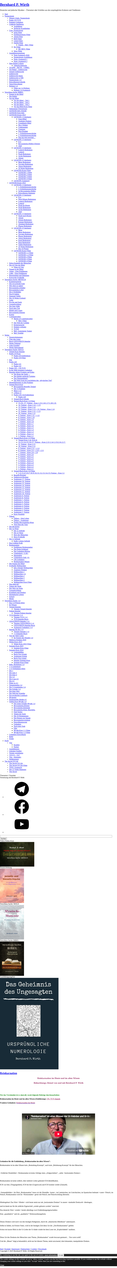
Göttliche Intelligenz (16, 24)
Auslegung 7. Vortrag (21, 500)
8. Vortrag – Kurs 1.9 (26, 420)
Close (2, 1265)
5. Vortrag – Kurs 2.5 (26, 459)
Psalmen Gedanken (16, 22)
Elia (10, 360)
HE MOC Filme (24, 49)
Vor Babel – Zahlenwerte (18, 70)
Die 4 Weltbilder (15, 292)
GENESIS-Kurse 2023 (17, 115)
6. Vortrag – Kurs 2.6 (26, 455)
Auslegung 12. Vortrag (22, 490)
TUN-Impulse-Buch (21, 619)
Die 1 (11, 671)
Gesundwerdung (15, 304)
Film (15, 728)
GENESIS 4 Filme (25, 179)
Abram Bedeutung (25, 220)
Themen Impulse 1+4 (21, 632)
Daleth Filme (18, 43)
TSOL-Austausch (15, 767)
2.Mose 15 (17, 393)
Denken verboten (20, 327)
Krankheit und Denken (17, 592)
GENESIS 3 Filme (25, 177)
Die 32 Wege (14, 529)
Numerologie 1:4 (15, 80)
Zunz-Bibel (22, 119)
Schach (11, 597)
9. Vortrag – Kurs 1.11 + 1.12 (29, 415)
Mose (20, 230)
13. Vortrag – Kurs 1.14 (26, 407)
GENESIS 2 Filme (25, 175)
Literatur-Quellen (15, 751)
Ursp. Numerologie (16, 30)
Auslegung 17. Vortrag (22, 479)
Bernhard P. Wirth (14, 4)
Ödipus (11, 516)
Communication (15, 317)
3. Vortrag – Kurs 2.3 (26, 465)
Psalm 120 (13, 362)
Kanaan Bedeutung (25, 222)
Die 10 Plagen (23, 249)
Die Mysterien (14, 527)
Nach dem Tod (14, 308)
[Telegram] (22, 797)
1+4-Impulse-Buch (20, 634)
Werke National (14, 343)
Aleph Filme (18, 37)
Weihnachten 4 (19, 580)
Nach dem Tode (19, 726)
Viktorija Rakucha (20, 65)
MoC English (18, 333)
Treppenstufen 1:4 (15, 685)
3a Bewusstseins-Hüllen (27, 191)
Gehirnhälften (19, 652)
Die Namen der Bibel (17, 564)
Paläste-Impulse (14, 611)
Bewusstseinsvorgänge (22, 720)
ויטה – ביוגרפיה (14, 755)
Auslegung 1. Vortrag (21, 512)
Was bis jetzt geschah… (26, 137)
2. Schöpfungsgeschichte (27, 135)
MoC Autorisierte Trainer (23, 331)
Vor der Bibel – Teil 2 (21, 103)
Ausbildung (18, 26)
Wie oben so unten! (16, 286)
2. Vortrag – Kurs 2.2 (26, 467)
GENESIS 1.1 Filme (25, 253)
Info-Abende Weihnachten (23, 568)
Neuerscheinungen (16, 337)
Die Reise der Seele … (22, 374)
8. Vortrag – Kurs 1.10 (26, 417)
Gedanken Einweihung (17, 735)
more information (51, 1255)
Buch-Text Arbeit (20, 658)
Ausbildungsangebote (17, 53)
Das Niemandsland (20, 378)
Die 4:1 (12, 681)
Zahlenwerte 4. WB (16, 78)
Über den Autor (14, 339)
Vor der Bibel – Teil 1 (21, 100)
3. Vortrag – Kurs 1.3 (26, 432)
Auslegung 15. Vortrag (22, 483)
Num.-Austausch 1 (20, 59)
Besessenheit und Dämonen (19, 275)
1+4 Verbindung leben (17, 669)
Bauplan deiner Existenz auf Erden (21, 372)
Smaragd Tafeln (15, 296)
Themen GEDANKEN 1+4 (24, 623)
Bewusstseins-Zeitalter (17, 288)
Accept (60, 1255)
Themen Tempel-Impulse (23, 609)
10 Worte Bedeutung (25, 168)
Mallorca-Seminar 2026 (17, 640)
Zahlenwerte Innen (16, 76)
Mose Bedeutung (24, 162)
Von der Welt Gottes (16, 636)
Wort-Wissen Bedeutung (27, 199)
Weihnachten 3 (19, 578)
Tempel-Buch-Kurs (16, 385)
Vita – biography (15, 757)
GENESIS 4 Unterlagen (22, 160)
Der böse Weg (14, 691)
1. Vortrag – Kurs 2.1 (26, 469)
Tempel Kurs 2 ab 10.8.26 (27, 440)
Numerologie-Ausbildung (23, 57)
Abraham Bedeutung (25, 224)
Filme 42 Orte (19, 267)
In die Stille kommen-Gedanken (20, 370)
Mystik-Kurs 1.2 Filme (22, 732)
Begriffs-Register (20, 475)
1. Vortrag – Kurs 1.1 (26, 436)
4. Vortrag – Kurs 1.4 (26, 430)
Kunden (17, 745)
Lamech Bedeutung (25, 150)
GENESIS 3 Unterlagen (22, 148)
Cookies (34, 1249)
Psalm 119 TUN (15, 20)
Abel (20, 146)
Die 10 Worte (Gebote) (17, 298)
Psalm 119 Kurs (15, 354)
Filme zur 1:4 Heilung (22, 88)
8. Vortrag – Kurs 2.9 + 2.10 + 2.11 (31, 450)
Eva (19, 142)
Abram (20, 158)
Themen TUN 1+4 (20, 617)
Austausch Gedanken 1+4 (23, 627)
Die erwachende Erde (17, 284)
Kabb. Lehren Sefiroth (22, 541)
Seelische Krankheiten (22, 28)
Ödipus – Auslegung (21, 520)
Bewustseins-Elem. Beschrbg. (24, 710)
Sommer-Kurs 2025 (16, 646)
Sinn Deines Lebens (16, 63)
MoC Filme (22, 321)
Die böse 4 (13, 675)
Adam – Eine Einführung (18, 271)
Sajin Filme (18, 33)
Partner (16, 747)
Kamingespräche (15, 282)
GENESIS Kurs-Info (16, 113)
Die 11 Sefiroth (19, 531)
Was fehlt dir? (14, 584)
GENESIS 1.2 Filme (25, 255)
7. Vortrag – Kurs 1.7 (26, 424)
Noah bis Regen (24, 205)
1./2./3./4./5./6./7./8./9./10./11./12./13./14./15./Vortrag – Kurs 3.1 (41, 473)
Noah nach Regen (24, 216)
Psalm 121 (17, 364)
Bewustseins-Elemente (22, 708)
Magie (11, 599)
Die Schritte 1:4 (14, 689)
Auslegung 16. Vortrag (22, 481)
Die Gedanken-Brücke (22, 551)
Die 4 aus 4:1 (14, 679)
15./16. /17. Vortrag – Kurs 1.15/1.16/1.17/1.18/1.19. (37, 403)
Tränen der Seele (15, 586)
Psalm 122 (17, 366)
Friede (11, 739)
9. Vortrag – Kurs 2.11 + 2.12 (29, 448)
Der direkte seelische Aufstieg (24, 376)
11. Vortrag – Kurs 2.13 (26, 444)
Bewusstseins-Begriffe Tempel (25, 387)
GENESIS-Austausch (21, 181)
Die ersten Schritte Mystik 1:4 (24, 704)
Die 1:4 (12, 677)
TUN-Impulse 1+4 (16, 615)
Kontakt (7, 1249)
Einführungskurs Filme (22, 35)
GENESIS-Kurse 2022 (17, 183)
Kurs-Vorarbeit (19, 514)
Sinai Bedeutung (24, 242)
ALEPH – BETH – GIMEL (19, 68)
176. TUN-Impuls (53, 1099)
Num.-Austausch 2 (20, 61)
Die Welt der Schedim (17, 693)
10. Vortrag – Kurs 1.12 (26, 413)
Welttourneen (14, 759)
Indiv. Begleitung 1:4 (16, 665)
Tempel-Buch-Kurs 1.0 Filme (24, 401)
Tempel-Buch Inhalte (21, 399)
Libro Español (14, 345)
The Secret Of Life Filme (18, 765)
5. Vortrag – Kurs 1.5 (26, 428)
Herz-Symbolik (19, 537)
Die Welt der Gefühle (21, 323)
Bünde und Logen (15, 310)
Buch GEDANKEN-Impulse (19, 341)
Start (1, 1249)
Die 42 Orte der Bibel (17, 265)
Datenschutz (25, 1249)
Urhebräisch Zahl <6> (22, 557)
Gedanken (17, 724)
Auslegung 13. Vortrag (22, 487)
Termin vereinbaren (16, 753)
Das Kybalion (14, 294)
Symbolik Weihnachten (17, 566)
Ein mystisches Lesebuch (18, 695)
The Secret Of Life (16, 763)
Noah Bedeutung (24, 154)
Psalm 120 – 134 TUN (17, 368)
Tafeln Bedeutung (24, 245)
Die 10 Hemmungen (21, 716)
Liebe (11, 300)
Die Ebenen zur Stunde (22, 718)
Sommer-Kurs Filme (21, 648)
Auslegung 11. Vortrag (22, 492)
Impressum (16, 1249)
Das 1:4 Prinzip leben (17, 603)
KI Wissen (13, 605)
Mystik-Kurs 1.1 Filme (22, 730)
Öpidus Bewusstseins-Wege (24, 522)
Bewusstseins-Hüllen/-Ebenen (29, 144)
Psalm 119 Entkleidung (22, 356)
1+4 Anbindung (15, 667)
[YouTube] (22, 832)
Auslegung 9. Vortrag (21, 496)
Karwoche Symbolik (16, 277)
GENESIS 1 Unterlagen (22, 117)
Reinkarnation (14, 545)
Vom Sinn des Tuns (21, 525)
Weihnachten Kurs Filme (23, 582)
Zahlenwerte (13, 74)
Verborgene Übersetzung (18, 109)
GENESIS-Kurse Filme (22, 170)
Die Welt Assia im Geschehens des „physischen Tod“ (33, 380)
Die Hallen (13, 96)
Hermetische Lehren (16, 595)
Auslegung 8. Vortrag (21, 498)
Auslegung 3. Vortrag (21, 508)
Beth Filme (18, 39)
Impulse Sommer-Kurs (22, 660)
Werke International (16, 347)
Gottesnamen (23, 127)
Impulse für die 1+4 (16, 630)
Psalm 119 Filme (20, 358)
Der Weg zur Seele (16, 588)
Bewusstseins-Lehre (16, 290)
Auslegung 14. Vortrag (22, 485)
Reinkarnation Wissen (21, 562)
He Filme (17, 47)
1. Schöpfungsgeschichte (27, 133)
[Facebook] (22, 815)
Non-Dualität (23, 131)
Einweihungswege (20, 722)
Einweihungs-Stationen (26, 193)
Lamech (21, 152)
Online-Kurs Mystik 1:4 (17, 702)
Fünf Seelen (18, 712)
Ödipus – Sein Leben (21, 518)
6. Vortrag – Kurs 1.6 (26, 426)
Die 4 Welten (23, 125)
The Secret (13, 772)
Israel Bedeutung (24, 240)
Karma (11, 315)
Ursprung (21, 129)
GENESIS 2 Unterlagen (22, 140)
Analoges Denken (24, 121)
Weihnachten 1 (19, 572)
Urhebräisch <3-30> (21, 553)
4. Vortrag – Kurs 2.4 (26, 463)
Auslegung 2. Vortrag (21, 510)
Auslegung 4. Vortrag (21, 506)
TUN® (16, 329)
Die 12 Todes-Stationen (17, 769)
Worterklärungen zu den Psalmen (21, 382)
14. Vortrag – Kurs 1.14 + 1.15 (29, 405)
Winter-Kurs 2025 (15, 642)
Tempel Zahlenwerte (16, 72)
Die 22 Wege (18, 533)
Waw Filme (18, 51)
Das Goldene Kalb (16, 543)
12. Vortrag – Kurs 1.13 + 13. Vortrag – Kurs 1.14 (36, 409)
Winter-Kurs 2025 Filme (22, 644)
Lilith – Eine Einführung (18, 273)
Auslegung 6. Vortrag (21, 502)
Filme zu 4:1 (13, 683)
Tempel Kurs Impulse (17, 352)
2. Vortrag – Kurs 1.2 (26, 434)
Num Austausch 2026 (21, 55)
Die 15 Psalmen (19, 389)
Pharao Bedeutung (25, 226)
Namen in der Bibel (16, 94)
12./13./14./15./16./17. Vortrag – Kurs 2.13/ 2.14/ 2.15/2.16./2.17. (42, 442)
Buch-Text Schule (20, 654)
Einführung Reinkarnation (23, 547)
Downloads (42, 1249)
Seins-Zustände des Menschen (20, 263)
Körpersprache (19, 325)
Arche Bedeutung (24, 156)
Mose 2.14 (17, 391)
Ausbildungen (14, 749)
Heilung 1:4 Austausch (22, 90)
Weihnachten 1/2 (20, 574)
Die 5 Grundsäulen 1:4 (17, 687)
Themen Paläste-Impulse (22, 613)
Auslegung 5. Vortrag (21, 504)
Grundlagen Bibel (24, 123)
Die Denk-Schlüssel (21, 549)
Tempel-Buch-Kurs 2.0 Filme (24, 438)
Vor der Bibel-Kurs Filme (23, 107)
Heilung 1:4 (13, 86)
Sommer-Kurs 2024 (16, 650)
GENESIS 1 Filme (25, 172)
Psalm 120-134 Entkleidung (24, 395)
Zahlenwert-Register (21, 477)
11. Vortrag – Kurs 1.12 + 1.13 (29, 411)
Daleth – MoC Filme (25, 45)
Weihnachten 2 (19, 576)
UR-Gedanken (19, 560)
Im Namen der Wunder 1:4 (23, 638)
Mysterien (12, 697)
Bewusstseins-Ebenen (17, 312)
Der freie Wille (14, 306)
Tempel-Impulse (15, 607)
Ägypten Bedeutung (25, 164)
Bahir (11, 737)
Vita (10, 743)
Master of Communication (23, 319)
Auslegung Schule (20, 656)
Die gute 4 (13, 673)
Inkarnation (18, 555)
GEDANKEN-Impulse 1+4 (19, 621)
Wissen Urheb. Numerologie (19, 18)
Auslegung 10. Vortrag (22, 494)
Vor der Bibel (14, 98)
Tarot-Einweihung (15, 84)
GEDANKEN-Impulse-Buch (24, 625)
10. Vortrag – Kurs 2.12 (26, 446)
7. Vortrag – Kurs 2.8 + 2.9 (28, 452)
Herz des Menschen (21, 535)
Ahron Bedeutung (24, 166)
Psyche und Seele (15, 302)
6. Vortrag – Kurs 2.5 (26, 457)
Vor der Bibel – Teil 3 (21, 105)
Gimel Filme (18, 41)
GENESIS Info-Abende (18, 111)
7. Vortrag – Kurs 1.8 (26, 422)
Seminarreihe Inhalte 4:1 (18, 700)
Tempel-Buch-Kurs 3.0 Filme (24, 471)
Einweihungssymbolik (17, 82)
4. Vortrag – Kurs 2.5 (26, 461)
